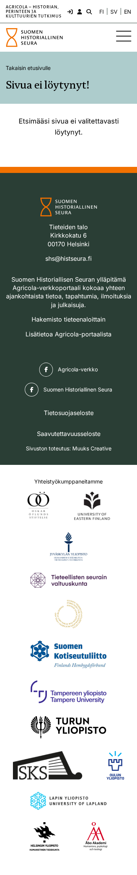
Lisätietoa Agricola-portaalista (68, 334)
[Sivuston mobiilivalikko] (123, 36)
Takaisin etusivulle (28, 68)
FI (101, 11)
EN (127, 11)
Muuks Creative (92, 448)
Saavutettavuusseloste (68, 434)
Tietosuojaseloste (69, 413)
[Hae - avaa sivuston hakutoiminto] (88, 11)
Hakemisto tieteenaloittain (68, 319)
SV (114, 11)
